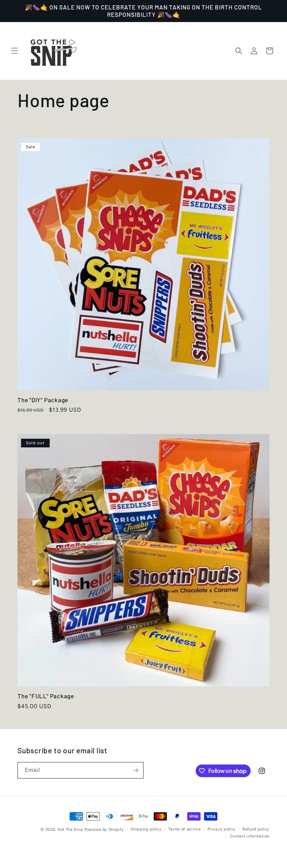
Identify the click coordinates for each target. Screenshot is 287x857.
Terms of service (184, 829)
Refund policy (256, 829)
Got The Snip (70, 829)
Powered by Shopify (104, 829)
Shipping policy (146, 829)
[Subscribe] (135, 770)
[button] (14, 51)
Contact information (250, 836)
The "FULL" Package (46, 695)
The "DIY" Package (43, 399)
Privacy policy (222, 829)
